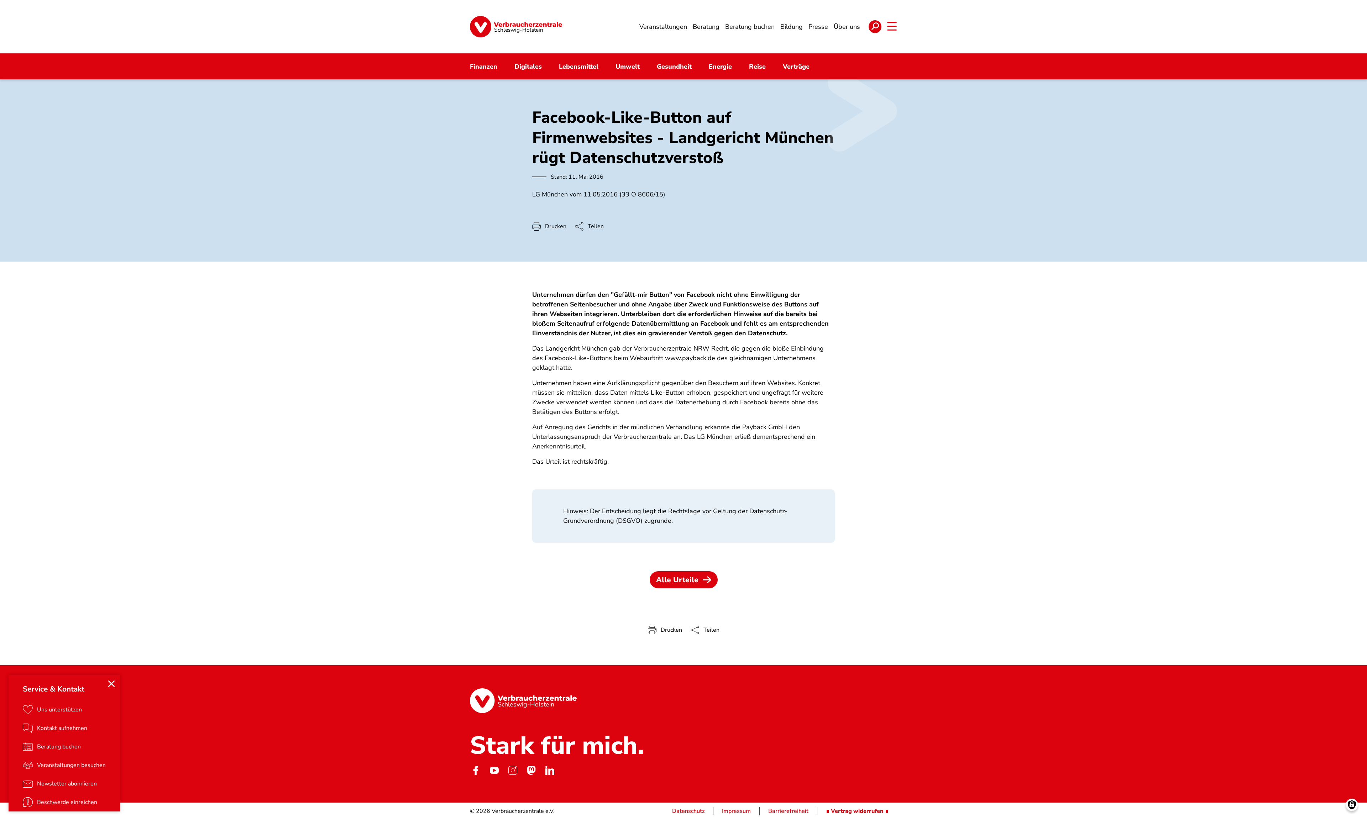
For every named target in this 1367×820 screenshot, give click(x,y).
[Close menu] (111, 683)
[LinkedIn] (549, 770)
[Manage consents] (1352, 805)
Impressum (736, 811)
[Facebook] (475, 770)
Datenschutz (688, 811)
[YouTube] (494, 770)
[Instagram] (512, 770)
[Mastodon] (531, 770)
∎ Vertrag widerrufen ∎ (857, 811)
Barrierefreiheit (788, 811)
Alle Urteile (677, 580)
